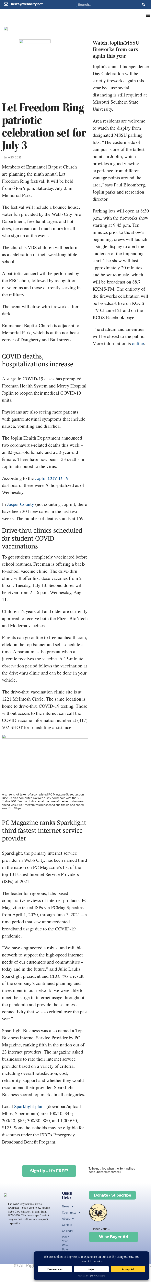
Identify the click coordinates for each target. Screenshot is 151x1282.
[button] (148, 15)
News (65, 1206)
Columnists (65, 1212)
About (65, 1218)
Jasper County (20, 504)
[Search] (143, 4)
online (138, 343)
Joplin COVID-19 (51, 478)
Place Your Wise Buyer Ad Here (65, 1247)
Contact (65, 1224)
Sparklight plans (29, 1106)
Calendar (65, 1230)
